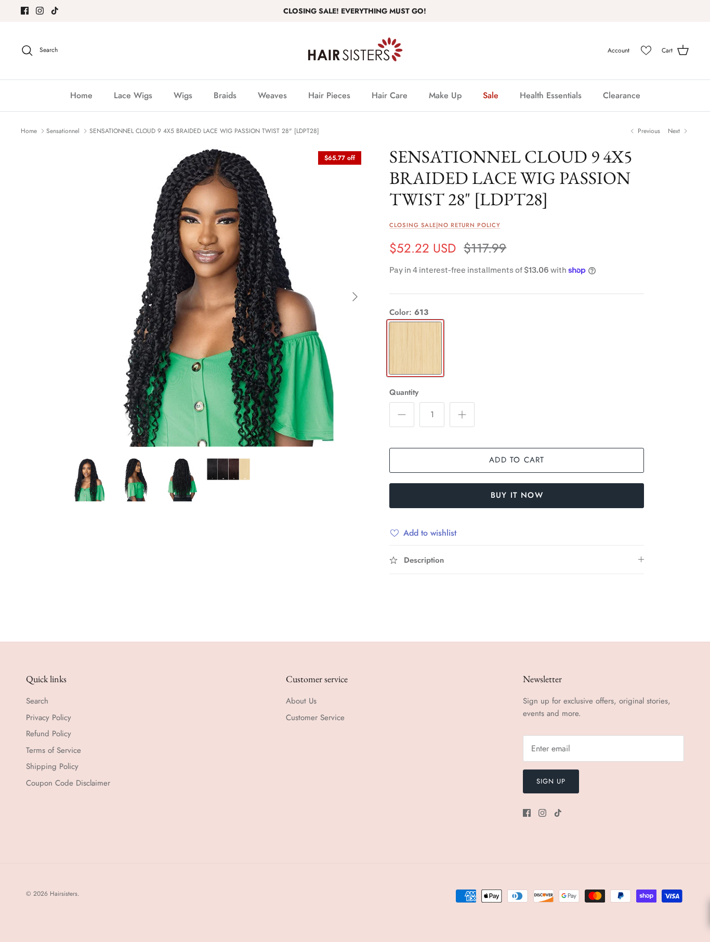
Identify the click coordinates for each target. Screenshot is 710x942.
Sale (490, 95)
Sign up (551, 781)
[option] (216, 296)
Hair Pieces (329, 95)
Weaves (272, 95)
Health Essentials (551, 95)
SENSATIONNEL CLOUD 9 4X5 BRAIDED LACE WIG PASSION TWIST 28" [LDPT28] (204, 131)
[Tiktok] (55, 11)
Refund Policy (48, 733)
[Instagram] (40, 11)
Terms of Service (53, 750)
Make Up (445, 95)
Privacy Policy (48, 717)
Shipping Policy (52, 766)
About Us (301, 701)
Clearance (621, 95)
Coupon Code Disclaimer (68, 783)
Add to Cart (516, 460)
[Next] (355, 296)
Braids (225, 95)
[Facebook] (25, 11)
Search (37, 701)
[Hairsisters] (355, 50)
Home (81, 95)
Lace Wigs (133, 95)
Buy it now (517, 495)
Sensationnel (63, 131)
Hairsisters (63, 893)
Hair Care (389, 95)
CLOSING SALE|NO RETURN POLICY (444, 225)
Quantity (403, 392)
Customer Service (315, 717)
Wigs (183, 95)
